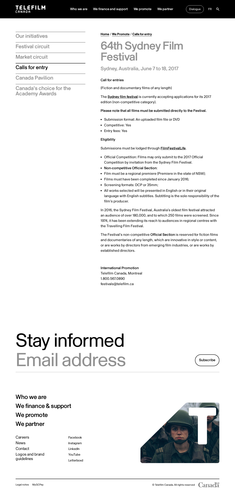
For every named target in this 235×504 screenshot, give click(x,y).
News (20, 443)
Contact (22, 449)
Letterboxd (75, 460)
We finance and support (110, 9)
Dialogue (195, 9)
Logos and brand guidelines (30, 456)
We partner (165, 9)
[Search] (217, 9)
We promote (142, 9)
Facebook (75, 437)
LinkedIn (74, 449)
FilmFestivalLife (173, 148)
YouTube (74, 454)
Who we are (31, 397)
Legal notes (22, 484)
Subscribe (207, 360)
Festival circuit (32, 46)
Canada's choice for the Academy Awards (43, 91)
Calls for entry (32, 67)
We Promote (121, 34)
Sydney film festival (123, 97)
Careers (22, 437)
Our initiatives (32, 36)
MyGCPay (38, 484)
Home (105, 34)
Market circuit (32, 57)
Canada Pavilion (34, 78)
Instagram (75, 443)
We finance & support (43, 406)
